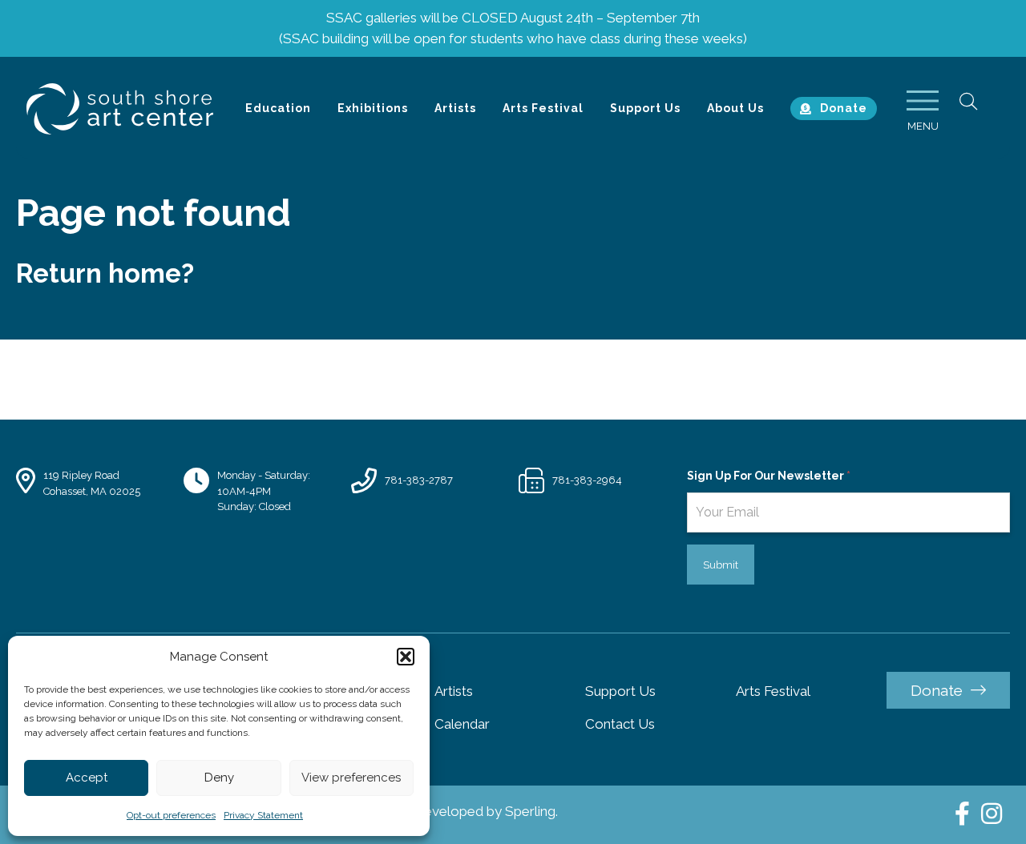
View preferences (351, 777)
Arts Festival (543, 108)
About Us (735, 108)
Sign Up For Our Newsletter (768, 475)
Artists (455, 108)
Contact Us (620, 724)
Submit (720, 565)
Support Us (645, 108)
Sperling (530, 811)
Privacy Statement (263, 815)
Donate (843, 108)
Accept (86, 777)
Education (278, 108)
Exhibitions (372, 108)
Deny (219, 777)
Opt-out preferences (171, 815)
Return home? (105, 273)
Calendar (462, 724)
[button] (406, 657)
